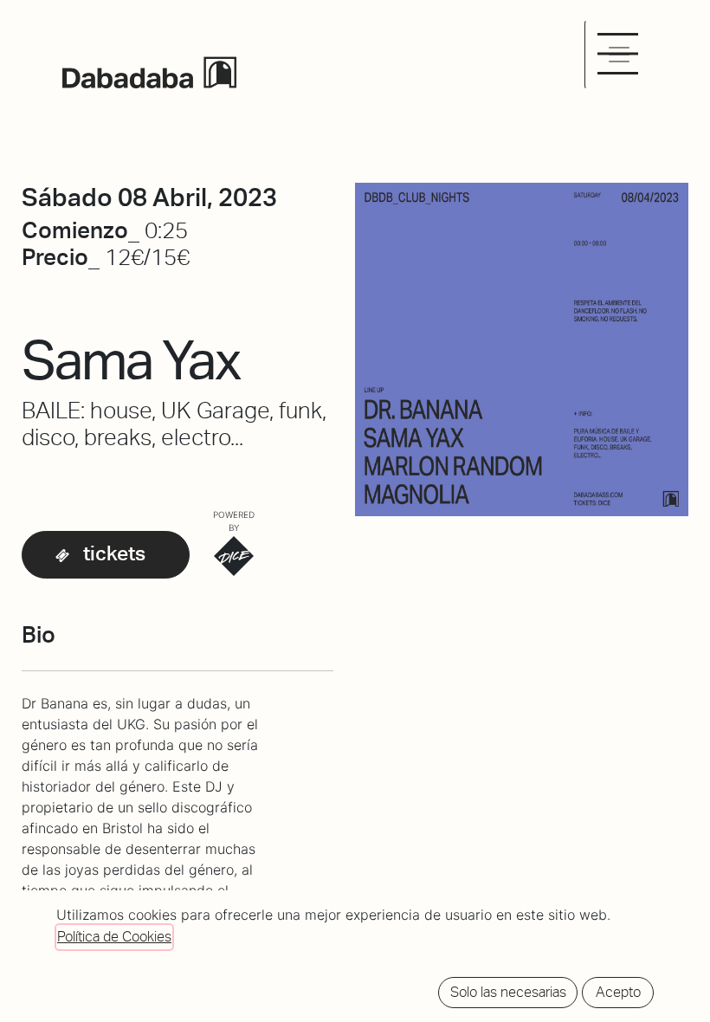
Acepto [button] (618, 992)
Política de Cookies (114, 936)
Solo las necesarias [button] (508, 992)
